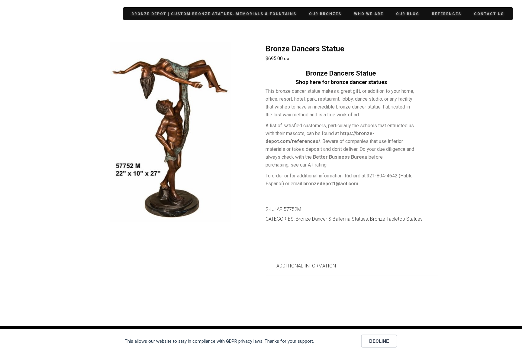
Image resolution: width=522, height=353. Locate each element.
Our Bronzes (325, 14)
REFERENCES (446, 14)
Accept (339, 341)
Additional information (306, 266)
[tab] (352, 266)
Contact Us (489, 14)
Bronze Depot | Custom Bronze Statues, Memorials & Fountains (213, 14)
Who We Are (368, 14)
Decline (379, 341)
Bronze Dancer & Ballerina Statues (332, 219)
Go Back (281, 240)
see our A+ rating (309, 165)
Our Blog (407, 14)
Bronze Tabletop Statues (396, 219)
